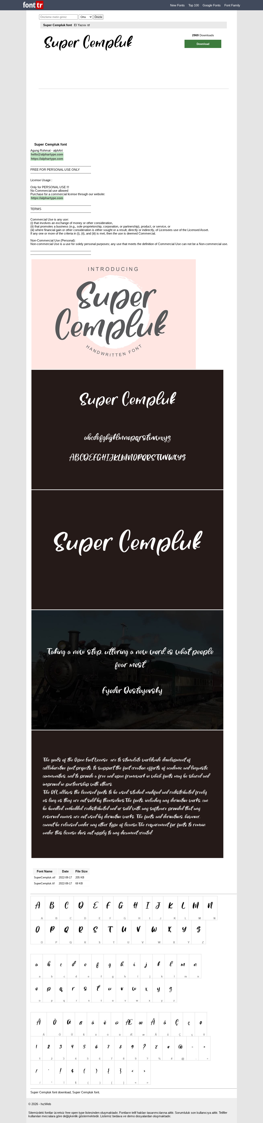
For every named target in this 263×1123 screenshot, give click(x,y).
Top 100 (193, 5)
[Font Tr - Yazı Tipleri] (33, 5)
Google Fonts (212, 5)
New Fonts (177, 5)
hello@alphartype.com (47, 154)
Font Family (232, 5)
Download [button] (203, 44)
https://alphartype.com (47, 158)
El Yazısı (80, 25)
